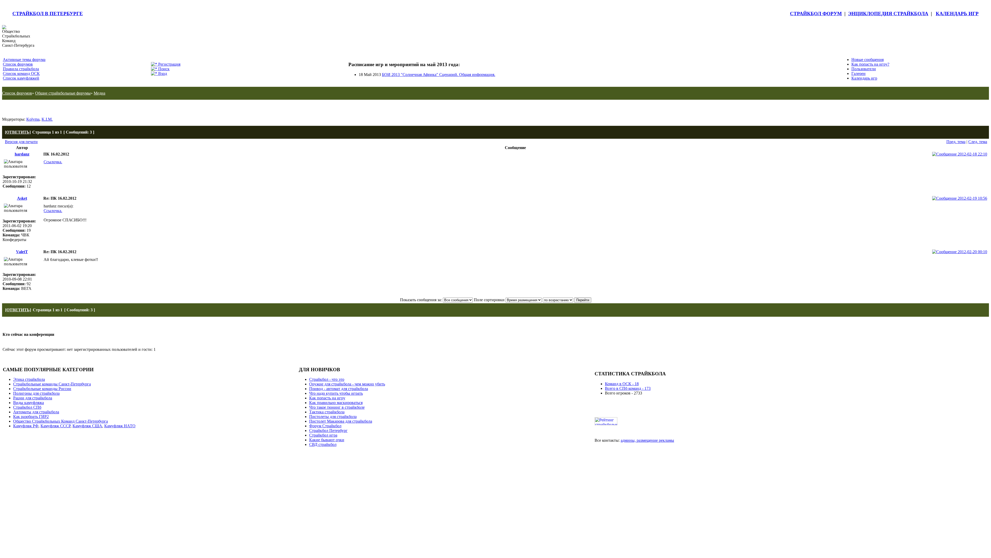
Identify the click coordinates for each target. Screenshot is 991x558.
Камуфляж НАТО (119, 426)
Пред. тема (955, 142)
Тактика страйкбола (327, 412)
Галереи (858, 73)
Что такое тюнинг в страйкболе (337, 407)
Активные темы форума (24, 59)
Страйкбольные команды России (42, 388)
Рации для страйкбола (32, 398)
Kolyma (32, 119)
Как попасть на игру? (870, 64)
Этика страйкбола (29, 379)
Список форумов (18, 64)
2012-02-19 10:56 (972, 198)
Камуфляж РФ (25, 426)
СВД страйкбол (323, 444)
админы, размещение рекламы (647, 440)
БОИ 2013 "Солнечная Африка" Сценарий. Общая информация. (438, 74)
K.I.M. (47, 119)
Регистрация (168, 64)
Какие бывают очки (326, 440)
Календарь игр (864, 78)
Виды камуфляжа (28, 402)
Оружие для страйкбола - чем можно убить (347, 384)
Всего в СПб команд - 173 (628, 388)
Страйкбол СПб (27, 407)
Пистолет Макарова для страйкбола (340, 421)
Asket (22, 198)
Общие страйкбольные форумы (63, 93)
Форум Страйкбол (325, 426)
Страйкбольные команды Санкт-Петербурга (52, 384)
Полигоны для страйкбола (36, 393)
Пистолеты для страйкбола (333, 416)
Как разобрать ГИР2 (31, 416)
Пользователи (863, 69)
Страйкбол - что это (326, 379)
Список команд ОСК (21, 73)
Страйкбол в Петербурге (47, 13)
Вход (162, 73)
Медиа (99, 93)
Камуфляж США (87, 426)
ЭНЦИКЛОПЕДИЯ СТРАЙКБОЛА (888, 13)
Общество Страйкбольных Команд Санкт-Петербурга (60, 421)
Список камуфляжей (21, 78)
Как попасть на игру (327, 398)
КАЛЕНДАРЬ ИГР (957, 13)
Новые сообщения (867, 59)
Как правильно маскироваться (336, 402)
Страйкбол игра (323, 435)
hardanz (22, 154)
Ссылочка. (53, 162)
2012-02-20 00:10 (972, 252)
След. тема (977, 142)
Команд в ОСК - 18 (622, 384)
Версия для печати (21, 142)
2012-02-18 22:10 (972, 154)
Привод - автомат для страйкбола (338, 388)
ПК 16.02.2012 (21, 108)
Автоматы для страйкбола (36, 412)
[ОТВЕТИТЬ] (18, 132)
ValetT (22, 252)
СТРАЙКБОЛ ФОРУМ (816, 13)
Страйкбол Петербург (328, 430)
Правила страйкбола (21, 69)
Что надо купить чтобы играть (336, 393)
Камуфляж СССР (55, 426)
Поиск (163, 69)
